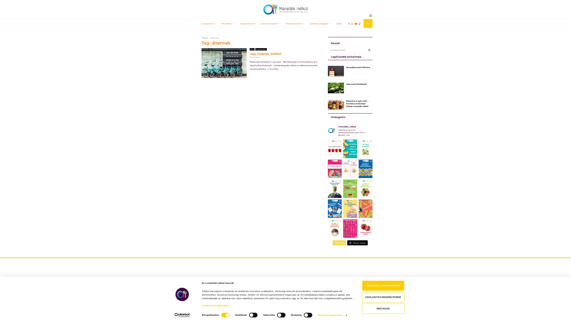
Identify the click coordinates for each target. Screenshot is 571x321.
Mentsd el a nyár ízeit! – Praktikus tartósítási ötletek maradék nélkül (357, 103)
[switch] (253, 315)
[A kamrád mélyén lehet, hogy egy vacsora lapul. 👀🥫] (365, 189)
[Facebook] (349, 23)
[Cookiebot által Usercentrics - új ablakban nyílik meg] (182, 315)
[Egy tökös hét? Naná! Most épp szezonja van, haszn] (365, 149)
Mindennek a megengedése (383, 285)
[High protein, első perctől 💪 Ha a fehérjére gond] (350, 189)
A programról (207, 23)
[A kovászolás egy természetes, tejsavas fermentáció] (335, 189)
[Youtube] (357, 23)
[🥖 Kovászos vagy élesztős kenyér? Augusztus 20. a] (335, 169)
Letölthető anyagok (319, 23)
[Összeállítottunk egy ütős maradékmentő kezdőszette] (335, 208)
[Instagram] (353, 23)
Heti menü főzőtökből (356, 83)
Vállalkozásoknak (294, 23)
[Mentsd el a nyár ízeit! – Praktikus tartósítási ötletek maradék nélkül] (336, 104)
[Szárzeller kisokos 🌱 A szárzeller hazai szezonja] (365, 208)
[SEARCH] (369, 50)
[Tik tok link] (360, 23)
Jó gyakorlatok (261, 49)
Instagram (338, 116)
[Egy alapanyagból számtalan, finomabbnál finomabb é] (350, 169)
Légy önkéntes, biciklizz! (265, 53)
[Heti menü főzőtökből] (336, 88)
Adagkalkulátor (247, 23)
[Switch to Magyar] (371, 16)
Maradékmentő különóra (358, 67)
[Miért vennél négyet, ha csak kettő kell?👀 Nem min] (335, 149)
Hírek (252, 49)
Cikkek (339, 23)
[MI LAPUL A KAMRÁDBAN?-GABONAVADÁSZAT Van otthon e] (335, 228)
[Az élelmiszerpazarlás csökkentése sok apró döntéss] (350, 208)
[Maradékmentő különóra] (336, 71)
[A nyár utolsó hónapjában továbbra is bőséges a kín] (350, 228)
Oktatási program (269, 23)
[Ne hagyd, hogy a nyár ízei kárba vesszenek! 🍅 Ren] (350, 149)
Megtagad (383, 308)
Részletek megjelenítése (330, 315)
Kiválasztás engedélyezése (383, 297)
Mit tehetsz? (227, 23)
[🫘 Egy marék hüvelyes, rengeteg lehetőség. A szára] (365, 169)
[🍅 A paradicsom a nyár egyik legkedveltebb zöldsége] (365, 228)
